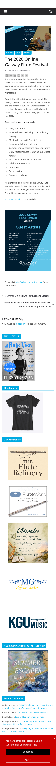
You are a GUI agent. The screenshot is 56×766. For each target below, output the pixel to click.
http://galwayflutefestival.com (28, 282)
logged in (20, 323)
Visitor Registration (13, 199)
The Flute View (24, 70)
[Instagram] (18, 75)
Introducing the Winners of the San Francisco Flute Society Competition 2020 (27, 304)
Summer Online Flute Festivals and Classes (27, 295)
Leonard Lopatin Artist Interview (29, 717)
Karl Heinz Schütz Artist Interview (33, 712)
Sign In (28, 759)
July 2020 (27, 53)
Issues (18, 53)
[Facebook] (7, 75)
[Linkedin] (14, 75)
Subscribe (28, 751)
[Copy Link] (22, 75)
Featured (9, 53)
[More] (26, 75)
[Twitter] (11, 75)
